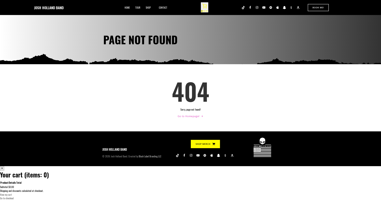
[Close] (2, 168)
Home (127, 7)
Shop (148, 7)
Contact (163, 7)
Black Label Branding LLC (150, 156)
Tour (137, 7)
